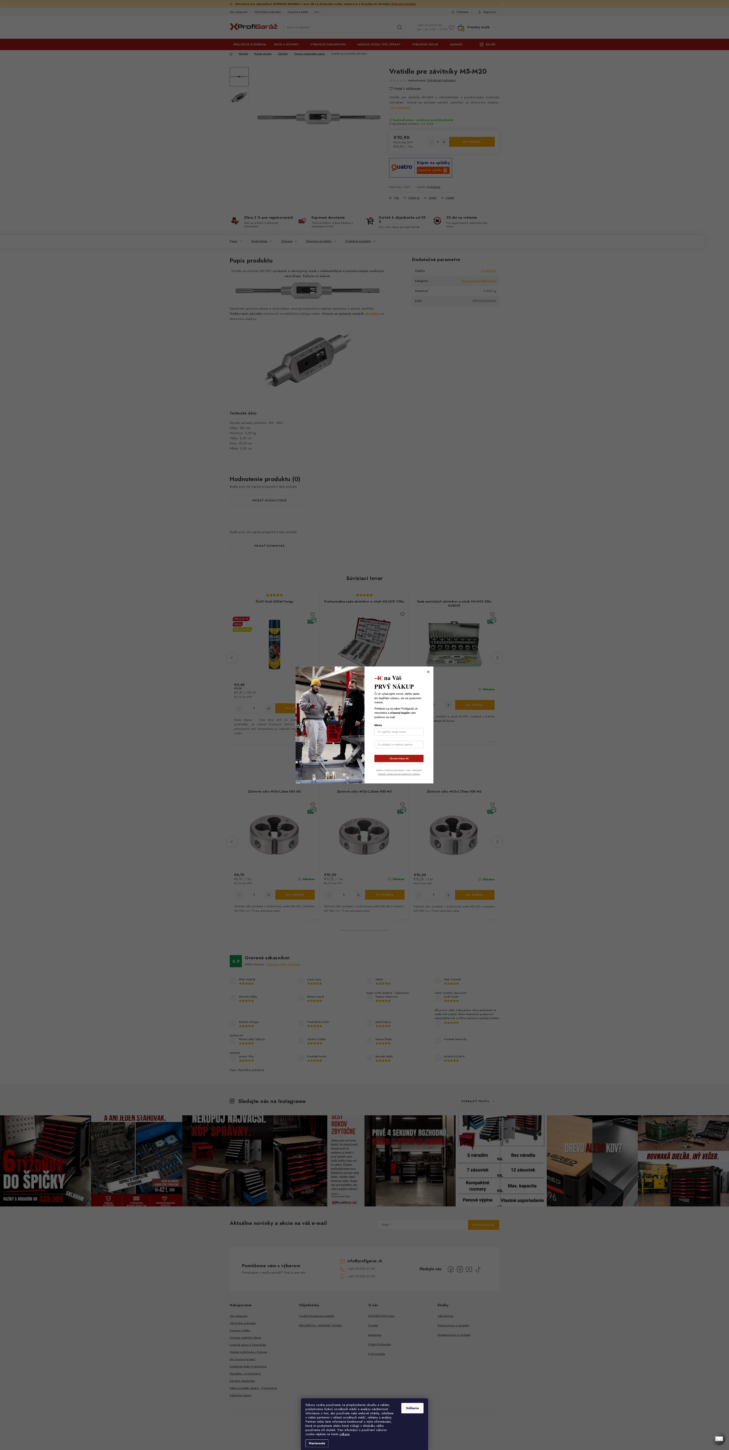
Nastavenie (317, 1443)
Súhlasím (412, 1408)
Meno (378, 725)
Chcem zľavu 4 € (399, 758)
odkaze (345, 1434)
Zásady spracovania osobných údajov (399, 773)
